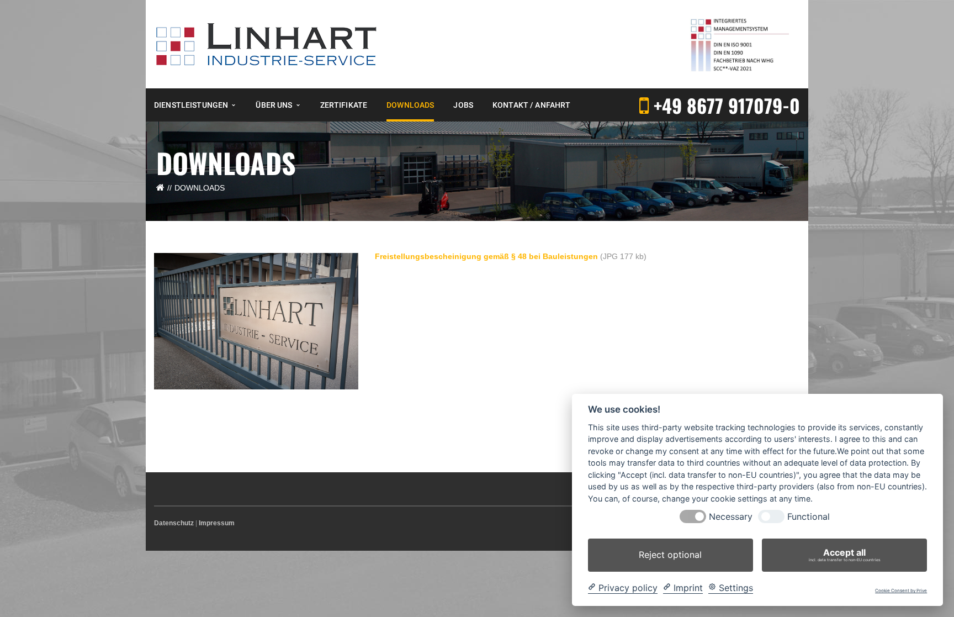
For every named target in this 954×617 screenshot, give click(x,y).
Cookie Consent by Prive (901, 590)
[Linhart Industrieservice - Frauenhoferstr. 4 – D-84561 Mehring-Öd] (266, 43)
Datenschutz (174, 523)
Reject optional (670, 554)
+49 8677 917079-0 (727, 105)
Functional (808, 516)
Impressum (217, 523)
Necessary (730, 516)
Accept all (845, 554)
